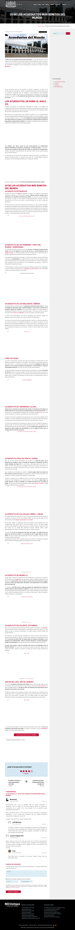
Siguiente (38, 783)
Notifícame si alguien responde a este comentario (18, 879)
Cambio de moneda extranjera (28, 915)
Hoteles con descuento (26, 912)
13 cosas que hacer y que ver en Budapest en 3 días (54, 907)
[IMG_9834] (26, 443)
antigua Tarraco (9, 252)
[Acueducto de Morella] (26, 608)
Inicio (39, 26)
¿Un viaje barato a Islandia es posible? (52, 909)
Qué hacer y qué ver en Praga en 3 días (52, 912)
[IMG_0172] (26, 343)
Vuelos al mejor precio (26, 909)
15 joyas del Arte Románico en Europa (51, 916)
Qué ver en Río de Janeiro (49, 915)
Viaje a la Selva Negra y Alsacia (50, 910)
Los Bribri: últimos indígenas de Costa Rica (52, 913)
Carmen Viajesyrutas (16, 836)
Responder (45, 801)
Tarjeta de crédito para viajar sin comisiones (31, 918)
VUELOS (57, 83)
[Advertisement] (26, 78)
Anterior (14, 783)
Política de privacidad (14, 887)
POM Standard (51, 927)
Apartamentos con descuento (28, 913)
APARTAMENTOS (59, 86)
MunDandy (13, 799)
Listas (43, 26)
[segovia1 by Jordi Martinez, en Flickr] (26, 227)
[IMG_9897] (26, 498)
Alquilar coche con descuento (28, 910)
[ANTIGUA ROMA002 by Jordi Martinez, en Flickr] (26, 391)
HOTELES (57, 85)
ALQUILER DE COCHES (60, 81)
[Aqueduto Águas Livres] (26, 557)
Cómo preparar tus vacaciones (28, 907)
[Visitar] (18, 4)
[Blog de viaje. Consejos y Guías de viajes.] (11, 4)
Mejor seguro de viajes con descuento (29, 916)
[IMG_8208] (26, 711)
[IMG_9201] (26, 665)
